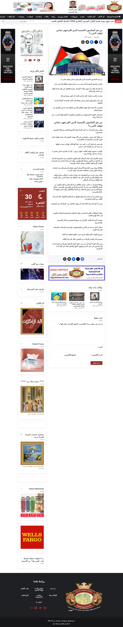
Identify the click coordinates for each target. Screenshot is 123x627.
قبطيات (30, 17)
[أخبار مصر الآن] (100, 7)
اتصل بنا (39, 602)
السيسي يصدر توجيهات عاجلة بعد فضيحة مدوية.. (27, 124)
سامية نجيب (96, 37)
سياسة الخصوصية (39, 596)
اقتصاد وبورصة (63, 17)
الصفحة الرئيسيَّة (113, 17)
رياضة (53, 17)
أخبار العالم (91, 17)
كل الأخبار (101, 17)
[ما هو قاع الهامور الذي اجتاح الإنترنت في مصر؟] (58, 296)
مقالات (46, 17)
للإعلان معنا (53, 595)
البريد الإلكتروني (96, 355)
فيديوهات (74, 17)
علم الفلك (11, 17)
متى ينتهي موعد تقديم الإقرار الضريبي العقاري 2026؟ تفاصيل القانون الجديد (82, 21)
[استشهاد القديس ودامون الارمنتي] (94, 296)
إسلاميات (39, 17)
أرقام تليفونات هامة (36, 179)
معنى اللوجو (25, 588)
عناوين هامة (38, 181)
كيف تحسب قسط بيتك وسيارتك (35, 175)
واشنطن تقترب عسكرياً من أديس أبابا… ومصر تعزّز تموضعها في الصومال (27, 112)
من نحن (53, 588)
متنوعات (21, 17)
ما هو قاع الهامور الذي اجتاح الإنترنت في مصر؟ (27, 101)
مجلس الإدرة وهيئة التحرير (39, 589)
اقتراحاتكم (25, 595)
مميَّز (54, 623)
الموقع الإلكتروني (70, 355)
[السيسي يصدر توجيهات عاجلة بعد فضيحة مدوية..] (39, 124)
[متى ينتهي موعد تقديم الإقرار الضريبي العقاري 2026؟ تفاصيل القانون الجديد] (76, 296)
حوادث (82, 17)
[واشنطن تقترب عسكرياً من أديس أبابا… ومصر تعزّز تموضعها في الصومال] (39, 110)
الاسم (100, 347)
